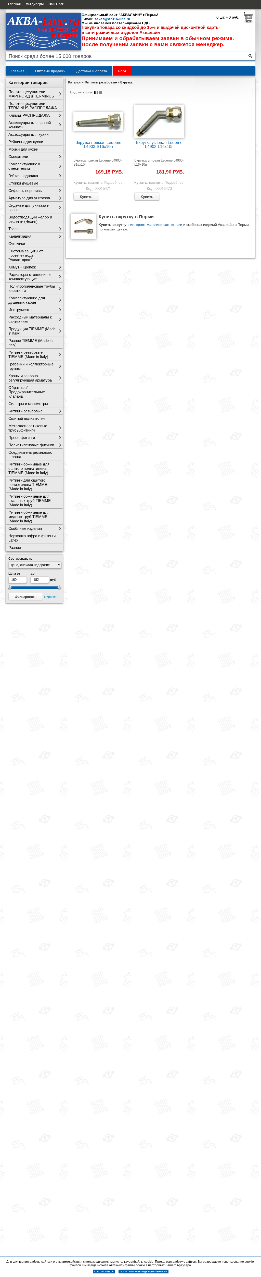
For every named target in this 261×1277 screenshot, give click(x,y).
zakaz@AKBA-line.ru (112, 19)
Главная (14, 4)
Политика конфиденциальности (143, 1271)
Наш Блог (56, 4)
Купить (86, 197)
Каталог (74, 82)
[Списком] (100, 92)
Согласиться (103, 1271)
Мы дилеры (35, 4)
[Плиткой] (96, 92)
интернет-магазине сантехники (156, 225)
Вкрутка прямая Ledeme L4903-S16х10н (98, 144)
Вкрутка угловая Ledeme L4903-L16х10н (159, 144)
